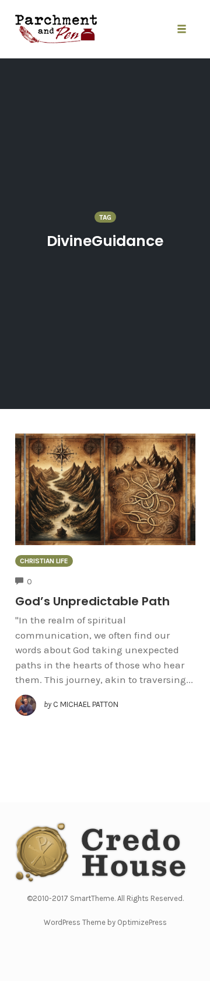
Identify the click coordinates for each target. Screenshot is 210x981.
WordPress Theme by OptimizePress (105, 922)
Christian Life (44, 561)
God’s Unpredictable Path (92, 601)
